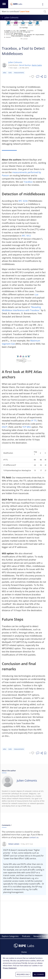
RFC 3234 (23, 200)
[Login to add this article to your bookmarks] (45, 76)
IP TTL (34, 420)
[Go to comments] (38, 76)
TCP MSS (26, 426)
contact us (33, 837)
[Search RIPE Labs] (45, 11)
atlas (4, 73)
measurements (19, 73)
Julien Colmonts (15, 62)
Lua (36, 294)
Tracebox (28, 181)
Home (24, 952)
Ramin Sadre (37, 65)
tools (10, 73)
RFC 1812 (26, 235)
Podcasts (26, 936)
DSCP (5, 426)
